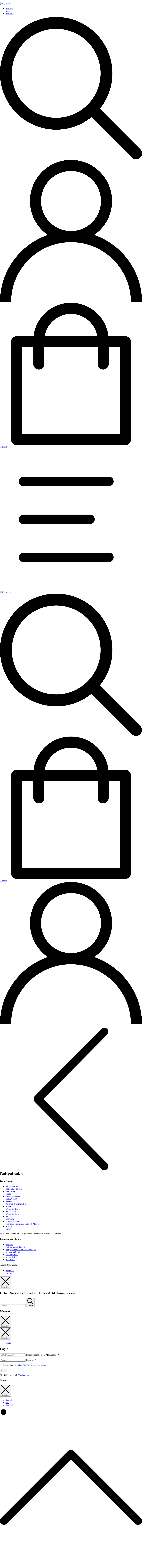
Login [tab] (8, 1343)
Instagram (10, 1270)
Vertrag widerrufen (14, 1252)
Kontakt (9, 13)
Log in (3, 1370)
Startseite (9, 8)
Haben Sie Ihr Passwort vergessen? (32, 1365)
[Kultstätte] (5, 592)
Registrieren (24, 1375)
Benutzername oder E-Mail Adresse (42, 1355)
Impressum (10, 1259)
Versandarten (11, 1257)
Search (30, 1306)
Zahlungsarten (12, 1254)
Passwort (31, 1360)
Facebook (10, 1273)
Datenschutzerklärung (15, 1247)
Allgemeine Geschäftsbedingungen (21, 1249)
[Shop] (71, 1168)
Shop (8, 11)
